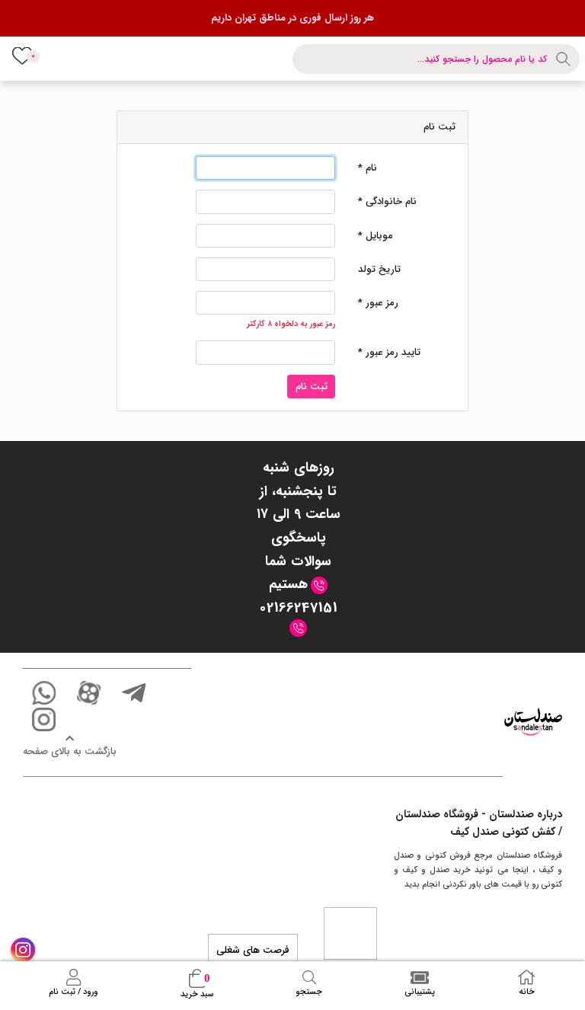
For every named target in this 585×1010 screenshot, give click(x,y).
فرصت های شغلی (252, 950)
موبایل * (375, 236)
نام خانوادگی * (387, 201)
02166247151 (298, 607)
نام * (367, 168)
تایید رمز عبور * (389, 352)
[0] (21, 55)
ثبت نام (312, 387)
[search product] (565, 59)
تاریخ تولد (379, 269)
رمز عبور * (378, 303)
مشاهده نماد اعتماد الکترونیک (350, 932)
